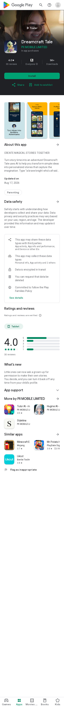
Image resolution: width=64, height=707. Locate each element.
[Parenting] (13, 192)
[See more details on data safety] (16, 297)
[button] (37, 64)
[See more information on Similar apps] (57, 434)
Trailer (32, 28)
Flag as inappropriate (20, 469)
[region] (32, 62)
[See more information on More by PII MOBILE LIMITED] (57, 398)
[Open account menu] (58, 5)
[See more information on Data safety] (57, 201)
